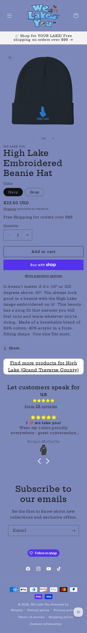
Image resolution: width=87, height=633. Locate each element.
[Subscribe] (73, 530)
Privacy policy (65, 610)
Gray (34, 192)
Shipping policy (61, 617)
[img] (43, 401)
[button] (9, 16)
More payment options (43, 276)
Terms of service (31, 617)
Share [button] (14, 348)
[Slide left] (34, 138)
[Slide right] (53, 138)
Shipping (9, 208)
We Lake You (40, 604)
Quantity (10, 226)
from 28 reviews (41, 406)
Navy (13, 192)
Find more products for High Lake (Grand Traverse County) (43, 366)
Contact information (46, 623)
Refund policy (38, 610)
